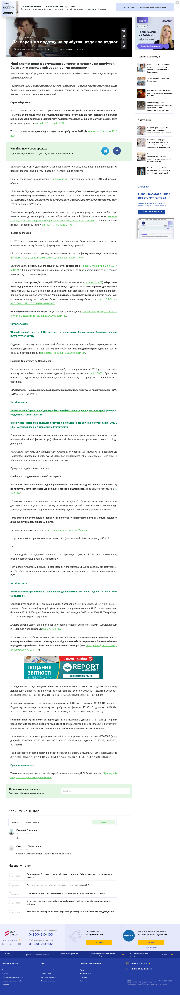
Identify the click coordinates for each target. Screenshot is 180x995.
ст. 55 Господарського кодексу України (65, 530)
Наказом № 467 (93, 282)
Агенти (5, 970)
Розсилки (83, 977)
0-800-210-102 (41, 944)
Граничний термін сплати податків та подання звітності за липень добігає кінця (66, 893)
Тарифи (98, 942)
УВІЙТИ (103, 822)
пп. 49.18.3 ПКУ (64, 224)
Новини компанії (47, 970)
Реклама (5, 985)
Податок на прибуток (21, 38)
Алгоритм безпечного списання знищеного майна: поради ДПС (58, 885)
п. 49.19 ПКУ (58, 123)
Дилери (5, 973)
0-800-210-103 (41, 934)
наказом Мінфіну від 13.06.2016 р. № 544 (62, 352)
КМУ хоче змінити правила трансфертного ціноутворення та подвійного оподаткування (70, 911)
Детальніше (151, 947)
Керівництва (46, 973)
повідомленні (60, 179)
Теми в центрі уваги (48, 981)
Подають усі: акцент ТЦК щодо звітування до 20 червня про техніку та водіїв (159, 130)
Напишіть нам (85, 973)
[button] (11, 955)
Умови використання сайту (12, 981)
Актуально (145, 119)
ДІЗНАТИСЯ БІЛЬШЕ (151, 211)
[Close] (177, 2)
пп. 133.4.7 (49, 224)
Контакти (83, 981)
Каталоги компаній (48, 977)
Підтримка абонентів (88, 970)
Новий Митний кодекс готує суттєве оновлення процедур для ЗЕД (159, 93)
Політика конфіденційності (12, 977)
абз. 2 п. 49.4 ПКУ (51, 629)
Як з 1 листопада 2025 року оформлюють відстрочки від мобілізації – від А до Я (159, 170)
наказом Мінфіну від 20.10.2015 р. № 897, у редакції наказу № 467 (46, 257)
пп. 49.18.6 (42, 123)
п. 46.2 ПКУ (95, 373)
